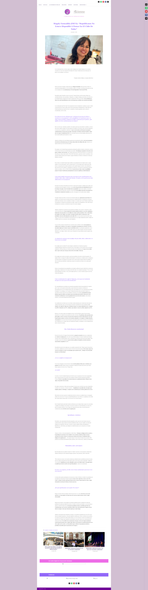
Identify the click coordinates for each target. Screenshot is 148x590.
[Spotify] (101, 2)
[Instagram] (98, 2)
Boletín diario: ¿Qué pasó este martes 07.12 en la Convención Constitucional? (74, 549)
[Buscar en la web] (108, 5)
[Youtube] (103, 2)
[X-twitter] (108, 2)
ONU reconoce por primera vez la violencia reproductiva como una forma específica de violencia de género (53, 548)
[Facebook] (105, 2)
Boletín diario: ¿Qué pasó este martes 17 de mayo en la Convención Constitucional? (94, 549)
